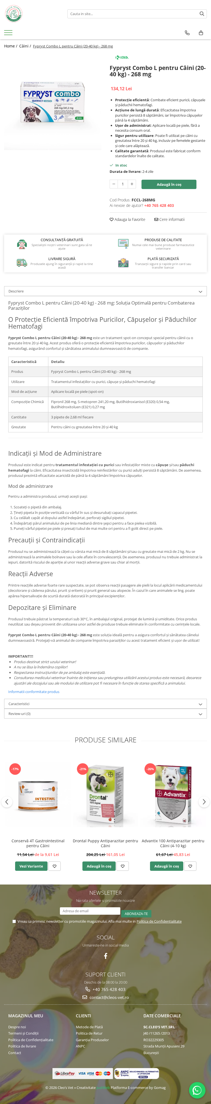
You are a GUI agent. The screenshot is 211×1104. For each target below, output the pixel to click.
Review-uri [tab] (19, 713)
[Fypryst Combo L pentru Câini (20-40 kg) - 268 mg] (52, 101)
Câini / (25, 46)
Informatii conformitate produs (33, 691)
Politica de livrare (22, 1046)
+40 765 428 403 (108, 989)
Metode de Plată (89, 1026)
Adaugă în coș (169, 184)
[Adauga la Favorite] (54, 866)
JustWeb (103, 1087)
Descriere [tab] (16, 291)
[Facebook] (105, 956)
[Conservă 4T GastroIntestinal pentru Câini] (38, 794)
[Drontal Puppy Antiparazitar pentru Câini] (105, 794)
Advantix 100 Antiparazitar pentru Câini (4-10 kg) (173, 843)
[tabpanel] (52, 101)
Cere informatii (171, 219)
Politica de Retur (89, 1033)
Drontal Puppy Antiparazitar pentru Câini (105, 843)
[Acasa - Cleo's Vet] (31, 13)
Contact (14, 1052)
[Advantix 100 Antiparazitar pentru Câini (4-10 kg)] (173, 794)
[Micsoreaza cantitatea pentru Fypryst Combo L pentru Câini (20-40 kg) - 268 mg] (114, 184)
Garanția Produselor (92, 1039)
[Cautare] (202, 13)
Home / (11, 46)
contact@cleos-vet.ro (108, 997)
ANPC (80, 1046)
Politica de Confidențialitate (30, 1039)
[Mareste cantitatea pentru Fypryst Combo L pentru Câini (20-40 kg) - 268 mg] (132, 184)
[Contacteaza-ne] (187, 32)
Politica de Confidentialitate (159, 921)
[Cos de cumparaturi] (201, 32)
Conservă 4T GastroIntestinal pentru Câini (38, 843)
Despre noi (17, 1026)
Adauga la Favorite (129, 219)
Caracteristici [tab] (19, 703)
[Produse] (9, 34)
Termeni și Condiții (23, 1033)
